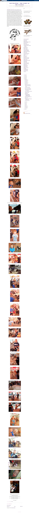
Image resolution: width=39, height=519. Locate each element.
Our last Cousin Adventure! (28, 88)
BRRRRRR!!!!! (26, 93)
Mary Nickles (25, 56)
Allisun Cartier (25, 40)
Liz (24, 112)
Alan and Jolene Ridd (26, 39)
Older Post (21, 506)
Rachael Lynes (25, 64)
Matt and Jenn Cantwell (26, 58)
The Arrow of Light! (27, 92)
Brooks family (25, 43)
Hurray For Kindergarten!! (27, 84)
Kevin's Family (25, 52)
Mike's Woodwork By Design (27, 60)
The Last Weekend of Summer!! (28, 91)
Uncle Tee (25, 71)
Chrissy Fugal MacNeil (26, 44)
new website (28, 35)
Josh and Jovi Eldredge (26, 50)
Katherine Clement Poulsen (27, 51)
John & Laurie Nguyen (26, 49)
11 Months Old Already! (27, 87)
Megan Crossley (25, 59)
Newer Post (8, 506)
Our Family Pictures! (27, 100)
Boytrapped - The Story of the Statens (19, 4)
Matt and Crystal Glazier (26, 57)
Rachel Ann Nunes (26, 65)
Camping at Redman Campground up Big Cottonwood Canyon (27, 95)
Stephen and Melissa (26, 67)
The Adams (25, 68)
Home (15, 506)
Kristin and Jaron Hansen (26, 53)
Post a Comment (9, 505)
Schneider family (25, 66)
